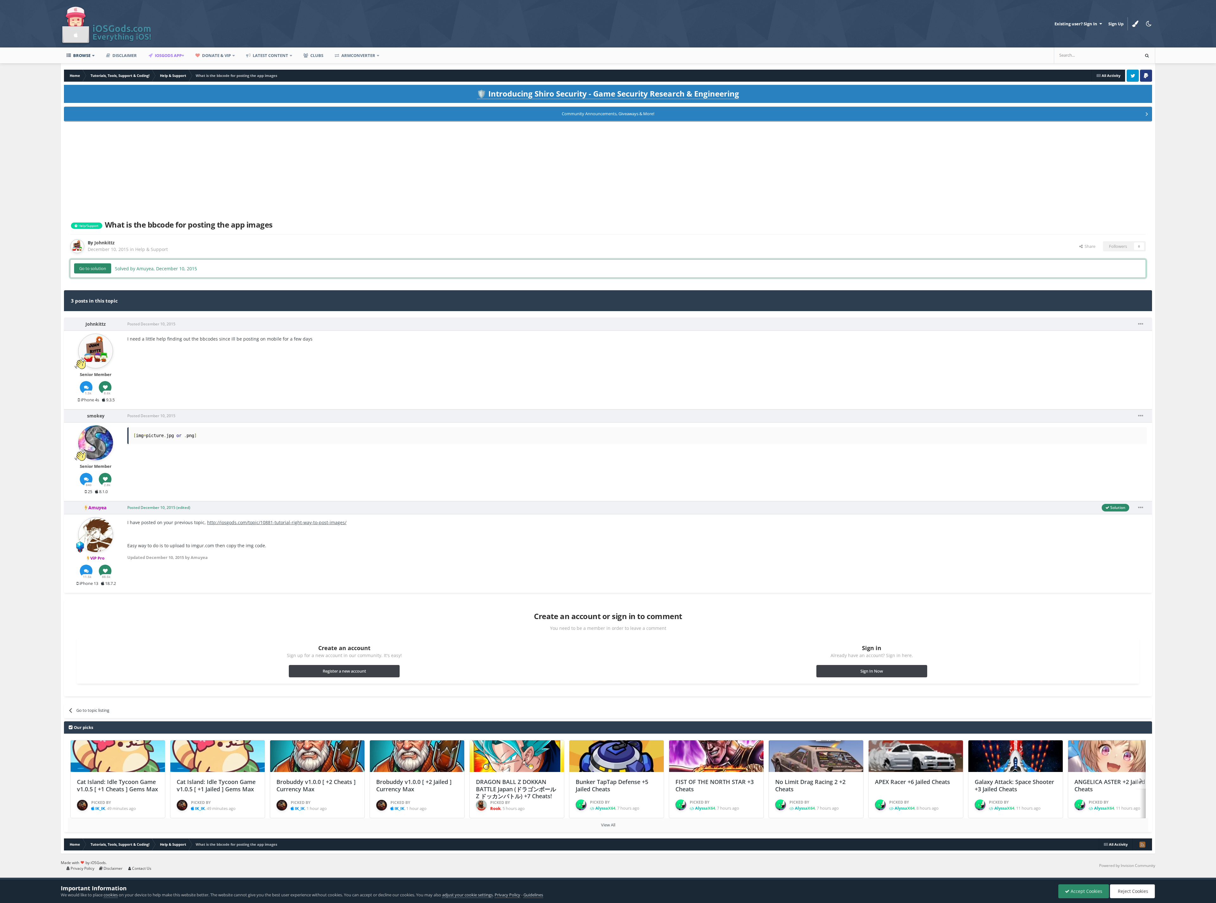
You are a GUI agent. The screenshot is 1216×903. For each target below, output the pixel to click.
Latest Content (270, 55)
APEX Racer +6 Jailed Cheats (912, 782)
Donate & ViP (216, 55)
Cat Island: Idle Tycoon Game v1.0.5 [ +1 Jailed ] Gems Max (216, 785)
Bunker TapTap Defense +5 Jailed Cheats (612, 785)
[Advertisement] (608, 169)
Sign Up (1116, 24)
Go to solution (92, 268)
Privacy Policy (82, 868)
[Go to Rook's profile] (481, 805)
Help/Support (88, 225)
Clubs (316, 55)
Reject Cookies (1132, 891)
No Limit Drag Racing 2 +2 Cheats (810, 785)
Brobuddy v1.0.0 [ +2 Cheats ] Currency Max (316, 785)
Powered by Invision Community (1127, 865)
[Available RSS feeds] (1142, 844)
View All (608, 825)
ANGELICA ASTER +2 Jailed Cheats (1109, 785)
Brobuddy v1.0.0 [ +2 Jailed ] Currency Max (414, 785)
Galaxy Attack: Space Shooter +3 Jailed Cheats (1014, 785)
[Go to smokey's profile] (95, 442)
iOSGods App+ (169, 55)
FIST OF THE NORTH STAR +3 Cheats (714, 785)
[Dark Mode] (1148, 23)
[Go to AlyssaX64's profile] (581, 805)
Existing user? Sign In (1076, 24)
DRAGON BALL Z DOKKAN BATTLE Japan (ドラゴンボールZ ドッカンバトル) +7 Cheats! (516, 789)
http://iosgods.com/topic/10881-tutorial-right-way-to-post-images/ (276, 522)
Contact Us (141, 868)
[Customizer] (1135, 23)
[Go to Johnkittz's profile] (77, 246)
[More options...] (1140, 324)
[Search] (1147, 55)
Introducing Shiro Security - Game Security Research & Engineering (608, 93)
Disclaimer (124, 55)
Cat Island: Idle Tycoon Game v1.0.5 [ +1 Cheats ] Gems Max (117, 785)
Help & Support (151, 249)
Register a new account (344, 671)
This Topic (1121, 55)
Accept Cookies (1085, 891)
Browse (81, 55)
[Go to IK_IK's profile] (82, 805)
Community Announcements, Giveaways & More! (608, 113)
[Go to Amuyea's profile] (95, 534)
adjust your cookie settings (467, 895)
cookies (111, 895)
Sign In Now (871, 671)
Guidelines (533, 895)
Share (1089, 246)
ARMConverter (357, 55)
